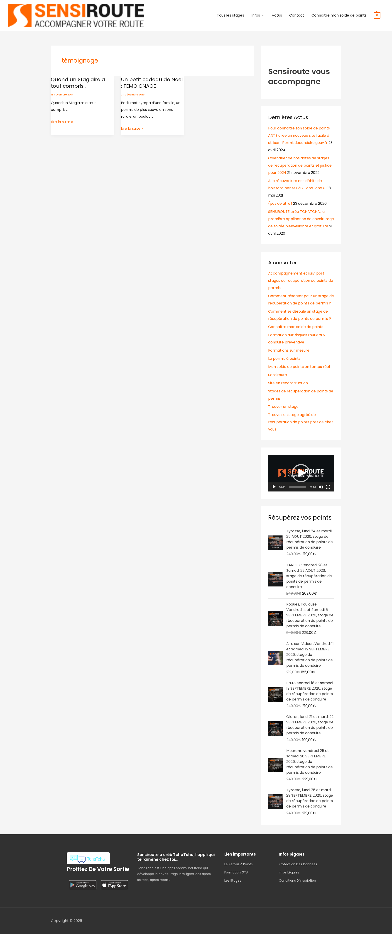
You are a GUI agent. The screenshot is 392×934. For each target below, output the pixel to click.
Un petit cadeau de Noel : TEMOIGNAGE (152, 83)
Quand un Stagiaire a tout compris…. (78, 83)
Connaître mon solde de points (339, 15)
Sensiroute (277, 374)
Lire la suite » (62, 121)
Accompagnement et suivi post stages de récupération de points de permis (300, 280)
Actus (277, 15)
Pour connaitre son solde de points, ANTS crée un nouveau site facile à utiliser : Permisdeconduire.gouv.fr (299, 135)
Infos (255, 15)
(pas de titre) (280, 203)
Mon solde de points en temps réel (299, 366)
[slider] (297, 487)
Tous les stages (230, 15)
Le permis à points (284, 358)
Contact (296, 15)
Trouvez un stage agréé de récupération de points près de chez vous (300, 422)
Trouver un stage (283, 406)
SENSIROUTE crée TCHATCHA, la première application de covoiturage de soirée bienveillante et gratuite (301, 219)
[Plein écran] (328, 487)
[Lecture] (274, 487)
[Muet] (320, 487)
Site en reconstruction (288, 383)
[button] (301, 473)
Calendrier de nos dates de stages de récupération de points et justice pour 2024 (300, 165)
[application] (301, 473)
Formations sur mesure (288, 350)
